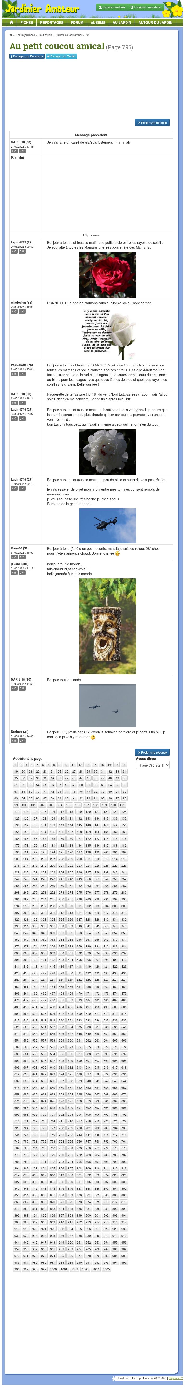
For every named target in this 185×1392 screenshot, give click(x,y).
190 (17, 852)
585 (61, 1054)
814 (17, 1175)
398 (17, 960)
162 (115, 832)
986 (43, 1262)
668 (106, 1094)
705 (88, 1114)
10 (66, 764)
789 (25, 1161)
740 (52, 1134)
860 (79, 1195)
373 (25, 946)
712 (34, 1121)
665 (79, 1094)
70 (38, 791)
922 (52, 1229)
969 (123, 1249)
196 (70, 852)
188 (115, 845)
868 (34, 1202)
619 (17, 1074)
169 (61, 838)
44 (81, 778)
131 (70, 818)
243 (25, 879)
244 (34, 879)
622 (43, 1074)
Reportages (51, 22)
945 (25, 1242)
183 (70, 845)
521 (70, 1020)
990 (79, 1262)
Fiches (26, 22)
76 (81, 791)
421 (106, 966)
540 (123, 1027)
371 (123, 939)
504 (34, 1013)
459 (97, 986)
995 (123, 1262)
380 (88, 946)
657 (123, 1087)
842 (34, 1188)
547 (70, 1034)
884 (61, 1208)
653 (88, 1087)
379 (79, 946)
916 (115, 1222)
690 (70, 1108)
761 (123, 1141)
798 (106, 1161)
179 (34, 845)
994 (115, 1262)
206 (43, 859)
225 (97, 865)
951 (79, 1242)
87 (45, 798)
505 (43, 1013)
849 (97, 1188)
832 (61, 1182)
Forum (77, 22)
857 (52, 1195)
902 (106, 1215)
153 (34, 832)
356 (106, 933)
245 (43, 879)
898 (70, 1215)
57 (59, 785)
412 (25, 966)
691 (79, 1108)
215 (123, 859)
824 (106, 1175)
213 (106, 859)
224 (88, 865)
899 (79, 1215)
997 (25, 1269)
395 (106, 953)
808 (79, 1168)
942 (115, 1235)
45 (88, 778)
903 (115, 1215)
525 (106, 1020)
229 (17, 872)
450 (17, 986)
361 (34, 939)
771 (97, 1148)
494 (61, 1007)
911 (70, 1222)
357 (115, 933)
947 (43, 1242)
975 (61, 1256)
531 (43, 1027)
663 (61, 1094)
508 (70, 1013)
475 (123, 993)
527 (123, 1020)
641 (97, 1081)
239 (106, 872)
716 (70, 1121)
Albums (98, 22)
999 (43, 1269)
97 (117, 798)
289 (88, 899)
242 (17, 879)
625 (70, 1074)
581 (25, 1054)
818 (52, 1175)
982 (123, 1256)
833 (70, 1182)
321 (25, 919)
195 (61, 852)
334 (25, 926)
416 (61, 966)
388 (43, 953)
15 (102, 764)
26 (66, 771)
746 (106, 1134)
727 (52, 1128)
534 (70, 1027)
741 (61, 1134)
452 (34, 986)
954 (106, 1242)
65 (117, 785)
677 (70, 1101)
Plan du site (123, 1378)
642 (106, 1081)
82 (124, 791)
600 (79, 1060)
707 (106, 1114)
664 (70, 1094)
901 (97, 1215)
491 (34, 1007)
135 (106, 818)
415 (52, 966)
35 (16, 778)
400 (34, 960)
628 (97, 1074)
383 (115, 946)
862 (97, 1195)
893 (25, 1215)
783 (88, 1155)
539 (115, 1027)
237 (88, 872)
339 (70, 926)
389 (52, 953)
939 (88, 1235)
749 (17, 1141)
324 (52, 919)
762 (17, 1148)
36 (23, 778)
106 (77, 805)
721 (115, 1121)
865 (123, 1195)
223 (79, 865)
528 (17, 1027)
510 (88, 1013)
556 (34, 1040)
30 (95, 771)
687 (43, 1108)
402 (52, 960)
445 (88, 980)
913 (88, 1222)
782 (79, 1155)
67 (16, 791)
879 (17, 1208)
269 (25, 892)
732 (97, 1128)
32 (110, 771)
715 (61, 1121)
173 (97, 838)
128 (43, 818)
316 (97, 912)
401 (43, 960)
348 (34, 933)
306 (123, 906)
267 (123, 886)
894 (34, 1215)
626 (79, 1074)
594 (25, 1060)
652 (79, 1087)
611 (61, 1067)
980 (106, 1256)
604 (115, 1060)
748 (123, 1134)
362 (43, 939)
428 (52, 973)
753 (52, 1141)
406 (88, 960)
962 (61, 1249)
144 (70, 825)
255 (17, 886)
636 (52, 1081)
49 (117, 778)
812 (115, 1168)
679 (88, 1101)
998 (34, 1269)
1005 (106, 1269)
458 (88, 986)
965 (88, 1249)
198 (88, 852)
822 (88, 1175)
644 (123, 1081)
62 (95, 785)
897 (61, 1215)
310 (43, 912)
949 (61, 1242)
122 (106, 812)
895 (43, 1215)
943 (123, 1235)
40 (52, 778)
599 (70, 1060)
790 (34, 1161)
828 (25, 1182)
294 (17, 906)
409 (115, 960)
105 (68, 805)
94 (95, 798)
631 (123, 1074)
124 (123, 812)
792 (52, 1161)
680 (97, 1101)
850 (106, 1188)
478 (34, 1000)
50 (124, 778)
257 (34, 886)
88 (52, 798)
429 (61, 973)
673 (34, 1101)
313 (70, 912)
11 (73, 764)
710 (17, 1121)
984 (25, 1262)
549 (88, 1034)
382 (106, 946)
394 (97, 953)
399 (25, 960)
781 (70, 1155)
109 (104, 805)
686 (34, 1108)
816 (34, 1175)
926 (88, 1229)
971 (25, 1256)
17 (116, 764)
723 (17, 1128)
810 (97, 1168)
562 (88, 1040)
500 (115, 1007)
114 (34, 812)
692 (88, 1108)
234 (61, 872)
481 (61, 1000)
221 (61, 865)
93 (88, 798)
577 (106, 1047)
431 (79, 973)
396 (115, 953)
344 (115, 926)
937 (70, 1235)
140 (34, 825)
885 (70, 1208)
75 (74, 791)
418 (79, 966)
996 (17, 1269)
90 (66, 798)
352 (70, 933)
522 (79, 1020)
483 (79, 1000)
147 (97, 825)
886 (79, 1208)
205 (34, 859)
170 (70, 838)
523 (88, 1020)
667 (97, 1094)
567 (17, 1047)
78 (95, 791)
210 (79, 859)
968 (115, 1249)
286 (61, 899)
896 (52, 1215)
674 (43, 1101)
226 (106, 865)
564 (106, 1040)
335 (34, 926)
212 (97, 859)
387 (34, 953)
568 (25, 1047)
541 (17, 1034)
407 (97, 960)
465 (34, 993)
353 (79, 933)
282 (25, 899)
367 (88, 939)
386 (25, 953)
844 (52, 1188)
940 (97, 1235)
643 (115, 1081)
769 (79, 1148)
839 (123, 1182)
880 (25, 1208)
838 (115, 1182)
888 (97, 1208)
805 (52, 1168)
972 (34, 1256)
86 (38, 798)
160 (97, 832)
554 (17, 1040)
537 (97, 1027)
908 (43, 1222)
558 (52, 1040)
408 (106, 960)
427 (43, 973)
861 (88, 1195)
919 (25, 1229)
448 (115, 980)
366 (79, 939)
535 (79, 1027)
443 (70, 980)
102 (42, 805)
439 (34, 980)
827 (17, 1182)
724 (25, 1128)
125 (17, 818)
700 (43, 1114)
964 (79, 1249)
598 (61, 1060)
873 (79, 1202)
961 (52, 1249)
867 (25, 1202)
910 (61, 1222)
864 (115, 1195)
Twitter (63, 56)
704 (79, 1114)
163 (123, 832)
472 (97, 993)
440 (43, 980)
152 (25, 832)
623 (52, 1074)
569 (34, 1047)
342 (97, 926)
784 (97, 1155)
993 (106, 1262)
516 (25, 1020)
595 (34, 1060)
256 (25, 886)
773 (115, 1148)
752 (43, 1141)
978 (88, 1256)
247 (61, 879)
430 (70, 973)
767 (61, 1148)
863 (106, 1195)
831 (52, 1182)
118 (70, 812)
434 (106, 973)
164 (17, 838)
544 (43, 1034)
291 (106, 899)
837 (106, 1182)
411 (17, 966)
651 (70, 1087)
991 (88, 1262)
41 (59, 778)
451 (25, 986)
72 (52, 791)
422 (115, 966)
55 (45, 785)
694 (106, 1108)
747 (115, 1134)
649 (52, 1087)
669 (115, 1094)
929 (115, 1229)
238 (97, 872)
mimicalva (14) (21, 302)
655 (106, 1087)
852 (123, 1188)
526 (115, 1020)
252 (106, 879)
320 (17, 919)
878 (123, 1202)
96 (110, 798)
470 (79, 993)
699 (34, 1114)
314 (79, 912)
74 (66, 791)
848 (88, 1188)
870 (52, 1202)
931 (17, 1235)
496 (79, 1007)
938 (79, 1235)
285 (52, 899)
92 (81, 798)
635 (43, 1081)
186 (97, 845)
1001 (64, 1269)
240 (115, 872)
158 (79, 832)
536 (88, 1027)
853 (17, 1195)
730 (79, 1128)
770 (88, 1148)
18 (124, 764)
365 (70, 939)
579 (123, 1047)
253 (115, 879)
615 (97, 1067)
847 (79, 1188)
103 (50, 805)
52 (23, 785)
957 (17, 1249)
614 (88, 1067)
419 (88, 966)
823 (97, 1175)
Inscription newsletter (147, 7)
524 (97, 1020)
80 (110, 791)
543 (34, 1034)
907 (34, 1222)
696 (123, 1108)
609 (43, 1067)
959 (34, 1249)
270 (34, 892)
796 (88, 1161)
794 (70, 1161)
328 (88, 919)
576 (97, 1047)
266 (115, 886)
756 (79, 1141)
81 (117, 791)
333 (17, 926)
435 (115, 973)
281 (17, 899)
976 (70, 1256)
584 (52, 1054)
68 (23, 791)
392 (79, 953)
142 (52, 825)
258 (43, 886)
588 (88, 1054)
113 (25, 812)
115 (43, 812)
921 (43, 1229)
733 (106, 1128)
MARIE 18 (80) (21, 142)
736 (17, 1134)
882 (43, 1208)
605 (123, 1060)
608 (34, 1067)
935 (52, 1235)
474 (115, 993)
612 (70, 1067)
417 (70, 966)
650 (61, 1087)
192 (34, 852)
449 (123, 980)
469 (70, 993)
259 (52, 886)
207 (52, 859)
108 (95, 805)
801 (17, 1168)
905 (17, 1222)
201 (115, 852)
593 (17, 1060)
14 (95, 764)
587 (79, 1054)
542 (25, 1034)
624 (61, 1074)
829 (34, 1182)
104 (59, 805)
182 (61, 845)
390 (61, 953)
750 (25, 1141)
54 (38, 785)
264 (97, 886)
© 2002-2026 (158, 1378)
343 (106, 926)
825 (115, 1175)
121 (97, 812)
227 (115, 865)
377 (61, 946)
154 (43, 832)
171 (79, 838)
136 (115, 818)
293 (123, 899)
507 (61, 1013)
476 (17, 1000)
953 (97, 1242)
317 (106, 912)
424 (17, 973)
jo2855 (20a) (19, 564)
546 (61, 1034)
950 (70, 1242)
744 (88, 1134)
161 (106, 832)
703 (70, 1114)
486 (106, 1000)
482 (70, 1000)
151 (17, 832)
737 (25, 1134)
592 (123, 1054)
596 (43, 1060)
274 (70, 892)
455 (61, 986)
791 (43, 1161)
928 (106, 1229)
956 (123, 1242)
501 (123, 1007)
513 (115, 1013)
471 (88, 993)
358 (123, 933)
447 (106, 980)
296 (34, 906)
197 (79, 852)
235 (70, 872)
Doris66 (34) (19, 548)
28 (81, 771)
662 (52, 1094)
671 (17, 1101)
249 (79, 879)
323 (43, 919)
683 (123, 1101)
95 (103, 798)
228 (123, 865)
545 (52, 1034)
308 (25, 912)
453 (43, 986)
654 (97, 1087)
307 (17, 912)
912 (79, 1222)
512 (106, 1013)
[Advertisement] (91, 89)
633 (25, 1081)
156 (61, 832)
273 (61, 892)
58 (66, 785)
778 (43, 1155)
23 (45, 771)
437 (17, 980)
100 (24, 805)
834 (79, 1182)
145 (79, 825)
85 (30, 798)
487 (115, 1000)
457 (79, 986)
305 (115, 906)
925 (79, 1229)
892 (17, 1215)
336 (43, 926)
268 (17, 892)
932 (25, 1235)
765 (43, 1148)
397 (123, 953)
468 (61, 993)
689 (61, 1108)
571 (52, 1047)
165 (25, 838)
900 (88, 1215)
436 (123, 973)
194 (52, 852)
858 (61, 1195)
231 (34, 872)
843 (43, 1188)
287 (70, 899)
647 (34, 1087)
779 (52, 1155)
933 (34, 1235)
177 (17, 845)
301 (79, 906)
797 (97, 1161)
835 (88, 1182)
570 (43, 1047)
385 (17, 953)
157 (70, 832)
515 (17, 1020)
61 (88, 785)
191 (25, 852)
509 (79, 1013)
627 (88, 1074)
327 (79, 919)
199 (97, 852)
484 (88, 1000)
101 (33, 805)
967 (106, 1249)
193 (43, 852)
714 (52, 1121)
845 (61, 1188)
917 (123, 1222)
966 (97, 1249)
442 (61, 980)
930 (123, 1229)
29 (88, 771)
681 (106, 1101)
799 (115, 1161)
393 (88, 953)
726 (43, 1128)
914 (97, 1222)
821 (79, 1175)
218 (34, 865)
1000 (53, 1269)
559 (61, 1040)
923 (61, 1229)
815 (25, 1175)
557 (43, 1040)
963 (70, 1249)
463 (17, 993)
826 (123, 1175)
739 (43, 1134)
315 (88, 912)
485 (97, 1000)
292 (115, 899)
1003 (85, 1269)
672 (25, 1101)
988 (61, 1262)
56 (52, 785)
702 (61, 1114)
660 (34, 1094)
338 (61, 926)
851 (115, 1188)
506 (52, 1013)
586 (70, 1054)
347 (25, 933)
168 (52, 838)
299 (61, 906)
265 (106, 886)
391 (70, 953)
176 (123, 838)
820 (70, 1175)
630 (115, 1074)
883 (52, 1208)
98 (124, 798)
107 (86, 805)
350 (52, 933)
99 (16, 805)
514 (123, 1013)
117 (61, 812)
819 (61, 1175)
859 (70, 1195)
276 (88, 892)
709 (123, 1114)
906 (25, 1222)
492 (43, 1007)
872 (70, 1202)
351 (61, 933)
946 (34, 1242)
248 (70, 879)
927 (97, 1229)
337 (52, 926)
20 (23, 771)
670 (123, 1094)
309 (34, 912)
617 (115, 1067)
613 (79, 1067)
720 (106, 1121)
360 (25, 939)
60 (81, 785)
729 (70, 1128)
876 (106, 1202)
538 (106, 1027)
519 (52, 1020)
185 (88, 845)
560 (70, 1040)
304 (106, 906)
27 (74, 771)
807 (70, 1168)
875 (97, 1202)
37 (30, 778)
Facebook (28, 56)
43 (74, 778)
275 (79, 892)
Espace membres (113, 7)
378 (70, 946)
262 (79, 886)
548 (79, 1034)
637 (61, 1081)
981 (115, 1256)
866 (17, 1202)
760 (115, 1141)
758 (97, 1141)
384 (123, 946)
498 (97, 1007)
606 (17, 1067)
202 (123, 852)
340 (79, 926)
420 (97, 966)
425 (25, 973)
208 (61, 859)
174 (106, 838)
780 (61, 1155)
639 (79, 1081)
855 (34, 1195)
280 (123, 892)
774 (123, 1148)
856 (43, 1195)
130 (61, 818)
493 (52, 1007)
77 (88, 791)
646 (25, 1087)
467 (52, 993)
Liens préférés (140, 1378)
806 (61, 1168)
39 (45, 778)
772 (106, 1148)
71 (45, 791)
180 (43, 845)
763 (25, 1148)
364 (61, 939)
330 (106, 919)
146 (88, 825)
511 (97, 1013)
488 (123, 1000)
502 (17, 1013)
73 (59, 791)
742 (70, 1134)
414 (43, 966)
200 (106, 852)
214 (115, 859)
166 (34, 838)
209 (70, 859)
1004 (95, 1269)
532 (52, 1027)
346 (17, 933)
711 (25, 1121)
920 (34, 1229)
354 (88, 933)
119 (79, 812)
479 (43, 1000)
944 (17, 1242)
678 (79, 1101)
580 (17, 1054)
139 (25, 825)
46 (95, 778)
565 (115, 1040)
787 (123, 1155)
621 (34, 1074)
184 (79, 845)
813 (123, 1168)
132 (79, 818)
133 (88, 818)
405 (79, 960)
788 (17, 1161)
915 (106, 1222)
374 (34, 946)
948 (52, 1242)
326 (70, 919)
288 (79, 899)
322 (34, 919)
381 (97, 946)
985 (34, 1262)
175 (115, 838)
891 (123, 1208)
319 (123, 912)
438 (25, 980)
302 (88, 906)
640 (88, 1081)
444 (79, 980)
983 (17, 1262)
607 (25, 1067)
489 (17, 1007)
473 (106, 993)
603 (106, 1060)
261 (70, 886)
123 (115, 812)
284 (43, 899)
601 (88, 1060)
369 (106, 939)
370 (115, 939)
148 (106, 825)
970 (17, 1256)
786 (115, 1155)
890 (115, 1208)
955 (115, 1242)
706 (97, 1114)
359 (17, 939)
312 (61, 912)
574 (79, 1047)
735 (123, 1128)
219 (43, 865)
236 (79, 872)
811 (106, 1168)
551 (106, 1034)
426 (34, 973)
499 (106, 1007)
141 (43, 825)
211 (88, 859)
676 (61, 1101)
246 (52, 879)
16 (109, 764)
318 (115, 912)
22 (38, 771)
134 (97, 818)
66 (124, 785)
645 (17, 1087)
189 (123, 845)
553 (123, 1034)
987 (52, 1262)
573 (70, 1047)
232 (43, 872)
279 (115, 892)
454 (52, 986)
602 (97, 1060)
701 (52, 1114)
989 (70, 1262)
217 (25, 865)
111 (122, 805)
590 (106, 1054)
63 (103, 785)
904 (123, 1215)
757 (88, 1141)
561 (79, 1040)
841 (25, 1188)
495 (70, 1007)
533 (61, 1027)
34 (124, 771)
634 (34, 1081)
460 (106, 986)
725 (34, 1128)
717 (79, 1121)
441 (52, 980)
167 (43, 838)
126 (25, 818)
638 (70, 1081)
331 (115, 919)
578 (115, 1047)
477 (25, 1000)
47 (103, 778)
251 (97, 879)
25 (59, 771)
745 (97, 1134)
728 (61, 1128)
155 (52, 832)
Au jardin (122, 22)
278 (106, 892)
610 (52, 1067)
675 (52, 1101)
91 (74, 798)
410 (123, 960)
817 (43, 1175)
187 (106, 845)
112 (17, 812)
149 (115, 825)
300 (70, 906)
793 (61, 1161)
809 (88, 1168)
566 (123, 1040)
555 (25, 1040)
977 (79, 1256)
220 (52, 865)
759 (106, 1141)
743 (79, 1134)
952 (88, 1242)
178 (25, 845)
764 (34, 1148)
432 (88, 973)
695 (115, 1108)
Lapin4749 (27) (21, 242)
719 (97, 1121)
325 (61, 919)
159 (88, 832)
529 (25, 1027)
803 (34, 1168)
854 (25, 1195)
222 (70, 865)
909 (52, 1222)
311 (52, 912)
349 (43, 933)
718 (88, 1121)
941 (106, 1235)
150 (123, 825)
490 (25, 1007)
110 (113, 805)
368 (97, 939)
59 (74, 785)
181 (52, 845)
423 (123, 966)
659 (25, 1094)
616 (106, 1067)
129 (52, 818)
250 (88, 879)
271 (43, 892)
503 (25, 1013)
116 (52, 812)
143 (61, 825)
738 (34, 1134)
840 (17, 1188)
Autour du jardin (155, 22)
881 (34, 1208)
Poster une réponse (153, 122)
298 (52, 906)
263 (88, 886)
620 (25, 1074)
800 (123, 1161)
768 (70, 1148)
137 (123, 818)
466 (43, 993)
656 (115, 1087)
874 (88, 1202)
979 (97, 1256)
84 (23, 798)
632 (17, 1081)
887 (88, 1208)
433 (97, 973)
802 (25, 1168)
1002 (74, 1269)
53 (30, 785)
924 (70, 1229)
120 (88, 812)
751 (34, 1141)
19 (16, 771)
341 (88, 926)
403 (61, 960)
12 (80, 764)
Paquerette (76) (22, 365)
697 (17, 1114)
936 (61, 1235)
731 (88, 1128)
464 (25, 993)
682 (115, 1101)
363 (52, 939)
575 (88, 1047)
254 (123, 879)
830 (43, 1182)
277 (97, 892)
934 (43, 1235)
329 (97, 919)
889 (106, 1208)
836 (97, 1182)
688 (52, 1108)
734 (115, 1128)
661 (43, 1094)
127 (34, 818)
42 (66, 778)
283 (34, 899)
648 (43, 1087)
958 (25, 1249)
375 (43, 946)
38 (38, 778)
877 (115, 1202)
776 (25, 1155)
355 (97, 933)
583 (43, 1054)
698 (25, 1114)
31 (103, 771)
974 (52, 1256)
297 (43, 906)
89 (59, 798)
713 (43, 1121)
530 (34, 1027)
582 (34, 1054)
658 (17, 1094)
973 (43, 1256)
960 (43, 1249)
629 (106, 1074)
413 (34, 966)
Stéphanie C (176, 1378)
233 (52, 872)
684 (17, 1108)
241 (123, 872)
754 (61, 1141)
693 (97, 1108)
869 (43, 1202)
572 (61, 1047)
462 (123, 986)
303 (97, 906)
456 (70, 986)
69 (30, 791)
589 (97, 1054)
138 (17, 825)
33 (117, 771)
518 (43, 1020)
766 (52, 1148)
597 (52, 1060)
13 (87, 764)
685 (25, 1108)
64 (110, 785)
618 (123, 1067)
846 (70, 1188)
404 (70, 960)
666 (88, 1094)
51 (16, 785)
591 (115, 1054)
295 (25, 906)
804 (43, 1168)
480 (52, 1000)
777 (34, 1155)
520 (61, 1020)
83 (16, 798)
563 (97, 1040)
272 (52, 892)
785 (106, 1155)
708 (115, 1114)
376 (52, 946)
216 (17, 865)
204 (25, 859)
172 (88, 838)
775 (17, 1155)
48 (110, 778)
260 (61, 886)
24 (52, 771)
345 (123, 926)
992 (97, 1262)
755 (70, 1141)
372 (17, 946)
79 (103, 791)
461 (115, 986)
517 (34, 1020)
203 (17, 859)
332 (123, 919)
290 (97, 899)
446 (97, 980)
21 (30, 771)
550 (97, 1034)
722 (123, 1121)
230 (25, 872)
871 (61, 1202)
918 (17, 1229)
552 (115, 1034)
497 (88, 1007)
